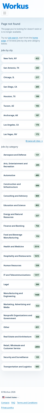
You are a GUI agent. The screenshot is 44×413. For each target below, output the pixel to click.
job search (13, 37)
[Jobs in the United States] (16, 6)
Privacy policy (7, 407)
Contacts (5, 402)
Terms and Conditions (27, 402)
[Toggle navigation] (4, 13)
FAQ (13, 402)
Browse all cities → (34, 141)
